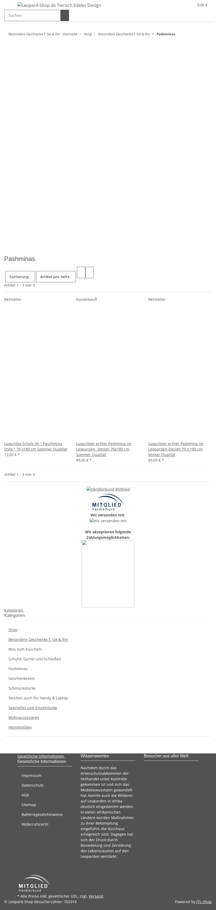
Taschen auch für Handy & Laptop (38, 697)
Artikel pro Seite (55, 276)
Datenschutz (33, 785)
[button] (179, 5)
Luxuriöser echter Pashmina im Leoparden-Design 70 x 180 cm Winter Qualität (175, 449)
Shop (12, 629)
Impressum (32, 775)
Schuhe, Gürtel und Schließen (34, 658)
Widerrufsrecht (35, 824)
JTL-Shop (204, 901)
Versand (96, 896)
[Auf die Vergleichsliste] (8, 435)
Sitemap (29, 804)
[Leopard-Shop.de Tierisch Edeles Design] (59, 5)
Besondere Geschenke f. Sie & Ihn (38, 639)
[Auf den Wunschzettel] (17, 435)
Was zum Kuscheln (25, 649)
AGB (25, 794)
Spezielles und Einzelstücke (32, 707)
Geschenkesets (21, 678)
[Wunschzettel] (188, 5)
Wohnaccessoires (23, 717)
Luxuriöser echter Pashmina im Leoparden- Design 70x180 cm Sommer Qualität (103, 449)
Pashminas (18, 668)
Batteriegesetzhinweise (42, 814)
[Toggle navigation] (10, 6)
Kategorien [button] (14, 610)
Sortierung (19, 276)
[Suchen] (65, 15)
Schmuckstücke (22, 688)
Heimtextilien (20, 727)
